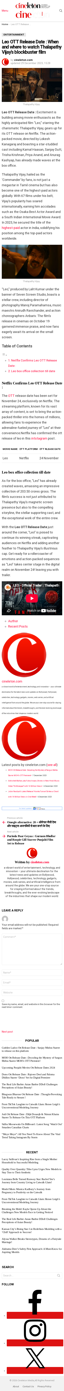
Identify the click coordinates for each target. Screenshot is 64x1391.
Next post (7, 1031)
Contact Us (28, 1386)
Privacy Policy (44, 1386)
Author (13, 621)
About (16, 1386)
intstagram (39, 438)
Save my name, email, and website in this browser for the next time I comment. (31, 1005)
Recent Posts (18, 626)
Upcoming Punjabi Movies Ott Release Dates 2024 (28, 1067)
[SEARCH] (60, 11)
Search (58, 1276)
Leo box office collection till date (33, 371)
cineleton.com (12, 681)
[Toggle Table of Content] (4, 355)
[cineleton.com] (24, 676)
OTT (11, 396)
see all (52, 765)
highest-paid (11, 228)
